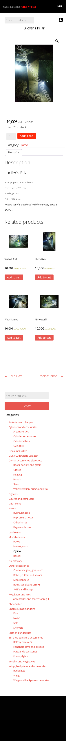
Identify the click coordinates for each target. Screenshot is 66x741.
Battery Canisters (22, 642)
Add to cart (26, 136)
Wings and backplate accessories (31, 680)
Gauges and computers (21, 498)
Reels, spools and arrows (26, 584)
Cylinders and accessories (23, 427)
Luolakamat (15, 532)
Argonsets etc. (21, 431)
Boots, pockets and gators (27, 464)
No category (15, 561)
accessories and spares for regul (31, 599)
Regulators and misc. (20, 594)
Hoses (12, 508)
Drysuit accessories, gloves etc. (25, 460)
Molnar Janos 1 (51, 376)
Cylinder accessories (24, 436)
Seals (16, 484)
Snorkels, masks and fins (22, 608)
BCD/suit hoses (21, 512)
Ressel (17, 555)
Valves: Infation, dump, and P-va (30, 489)
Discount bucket (18, 451)
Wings (16, 675)
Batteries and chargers (21, 422)
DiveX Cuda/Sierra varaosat (23, 455)
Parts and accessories (25, 651)
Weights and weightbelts (22, 661)
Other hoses (20, 522)
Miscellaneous (17, 537)
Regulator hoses (22, 527)
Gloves (17, 469)
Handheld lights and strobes (28, 646)
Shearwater (15, 604)
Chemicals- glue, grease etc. (28, 570)
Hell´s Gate (14, 376)
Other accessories (19, 565)
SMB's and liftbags (23, 589)
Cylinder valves (21, 441)
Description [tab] (13, 152)
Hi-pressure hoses (23, 517)
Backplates (19, 670)
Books (16, 541)
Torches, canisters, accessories (26, 637)
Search (26, 406)
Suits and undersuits (20, 632)
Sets (15, 623)
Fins (15, 613)
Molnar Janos (20, 546)
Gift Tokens (15, 503)
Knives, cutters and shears (27, 575)
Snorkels (18, 627)
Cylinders (18, 445)
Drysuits (13, 494)
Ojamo (23, 145)
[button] (57, 41)
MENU (60, 6)
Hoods (17, 479)
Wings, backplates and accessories (27, 666)
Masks (16, 618)
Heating (17, 474)
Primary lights (20, 656)
